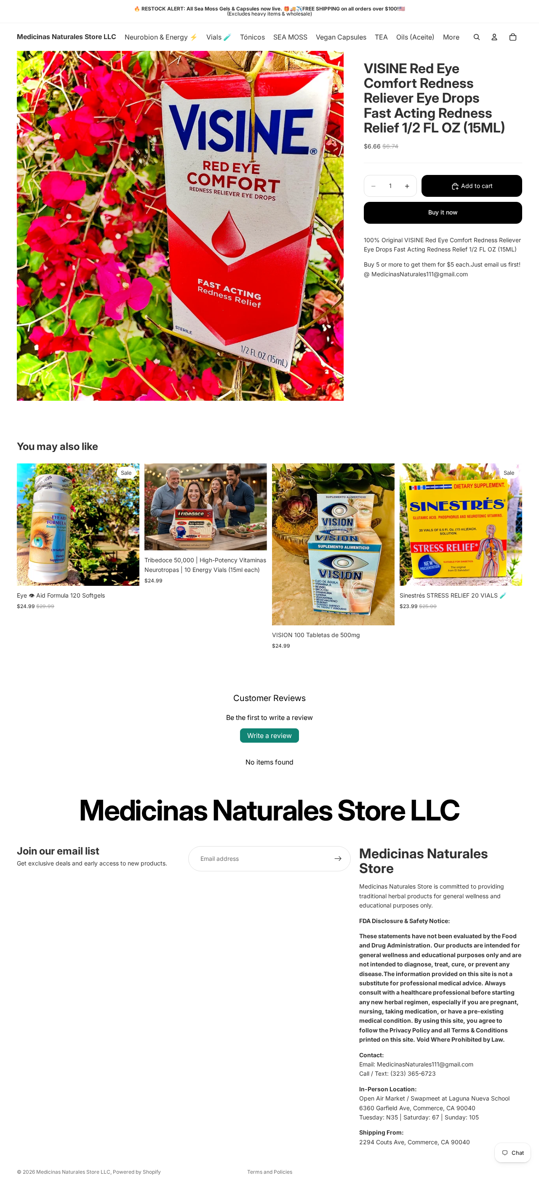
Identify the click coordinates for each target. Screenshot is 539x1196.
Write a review (269, 735)
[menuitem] (451, 37)
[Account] (494, 37)
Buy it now (443, 212)
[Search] (476, 37)
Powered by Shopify (137, 1172)
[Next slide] (254, 506)
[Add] (126, 572)
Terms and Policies (269, 1172)
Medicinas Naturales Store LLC (73, 1172)
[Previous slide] (157, 506)
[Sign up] (338, 859)
